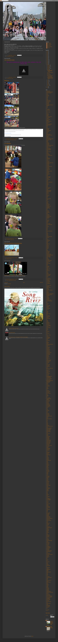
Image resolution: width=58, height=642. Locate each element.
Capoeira (47, 142)
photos (47, 409)
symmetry (47, 530)
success (47, 521)
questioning (47, 450)
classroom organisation (49, 155)
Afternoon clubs (48, 100)
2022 (47, 55)
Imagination (47, 286)
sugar (47, 522)
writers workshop (48, 603)
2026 (47, 51)
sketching (47, 490)
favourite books (48, 223)
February (48, 85)
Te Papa (47, 545)
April (47, 83)
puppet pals (47, 446)
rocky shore (47, 471)
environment (48, 212)
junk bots (47, 309)
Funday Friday (48, 240)
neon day (47, 374)
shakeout (47, 484)
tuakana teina (48, 567)
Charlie (47, 150)
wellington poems (48, 591)
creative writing (48, 177)
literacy (47, 329)
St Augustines (48, 509)
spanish (47, 504)
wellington (47, 590)
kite (46, 319)
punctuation (47, 444)
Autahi (47, 620)
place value (47, 414)
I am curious (47, 282)
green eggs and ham (49, 260)
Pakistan (47, 388)
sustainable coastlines (49, 527)
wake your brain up (48, 580)
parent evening (48, 391)
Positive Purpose (48, 431)
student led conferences (49, 518)
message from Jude (48, 352)
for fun (47, 234)
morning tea (47, 361)
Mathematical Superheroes (49, 344)
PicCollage (47, 410)
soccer (47, 497)
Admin (47, 97)
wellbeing (47, 589)
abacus (7, 280)
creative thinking (48, 176)
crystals (47, 180)
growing (47, 262)
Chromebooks (48, 154)
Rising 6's (47, 467)
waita (47, 579)
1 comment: (15, 238)
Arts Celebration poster (9, 60)
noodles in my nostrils (49, 378)
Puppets (47, 447)
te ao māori (47, 544)
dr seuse (47, 201)
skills (47, 491)
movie (47, 363)
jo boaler (47, 303)
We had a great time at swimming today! (13, 243)
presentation (48, 438)
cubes (47, 181)
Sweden (47, 528)
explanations (48, 217)
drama (47, 202)
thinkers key (47, 556)
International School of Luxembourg (49, 295)
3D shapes (47, 95)
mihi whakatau (48, 354)
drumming (47, 205)
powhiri (47, 434)
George (47, 248)
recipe (47, 455)
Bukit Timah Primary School (49, 138)
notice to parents (12, 56)
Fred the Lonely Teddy (49, 236)
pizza (47, 412)
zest (46, 610)
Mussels (47, 370)
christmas (47, 153)
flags (47, 228)
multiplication (48, 366)
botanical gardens (48, 130)
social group (47, 498)
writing (47, 604)
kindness (47, 317)
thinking (47, 557)
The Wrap (47, 555)
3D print (47, 94)
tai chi (47, 533)
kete (46, 314)
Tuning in (47, 568)
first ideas (47, 226)
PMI (46, 421)
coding (47, 157)
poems (47, 423)
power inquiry (48, 433)
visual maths (48, 576)
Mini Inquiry (47, 356)
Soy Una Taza (48, 503)
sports (47, 508)
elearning (47, 210)
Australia (47, 118)
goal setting (47, 252)
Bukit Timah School (48, 139)
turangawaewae (48, 569)
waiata (47, 578)
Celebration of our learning (49, 145)
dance (11, 78)
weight (47, 586)
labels (47, 320)
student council (48, 517)
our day (47, 386)
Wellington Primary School (49, 592)
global (47, 250)
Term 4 (47, 552)
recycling (47, 457)
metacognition (48, 353)
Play (47, 419)
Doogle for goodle (48, 198)
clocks (47, 156)
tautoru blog (47, 542)
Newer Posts (6, 282)
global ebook (48, 251)
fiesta (47, 225)
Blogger (32, 636)
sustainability (48, 526)
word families (48, 598)
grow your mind (48, 261)
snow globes (48, 496)
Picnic (47, 411)
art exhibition (48, 109)
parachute (47, 390)
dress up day (48, 204)
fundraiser (47, 241)
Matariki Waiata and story (12, 332)
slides (47, 495)
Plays (47, 420)
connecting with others (49, 166)
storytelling (47, 514)
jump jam (47, 307)
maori (47, 339)
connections (47, 168)
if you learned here (48, 285)
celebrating (47, 143)
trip (46, 566)
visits (47, 575)
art (46, 108)
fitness (47, 227)
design (47, 189)
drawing (47, 203)
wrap (47, 602)
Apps (47, 106)
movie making (48, 364)
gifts (46, 249)
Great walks (47, 259)
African (47, 99)
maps (47, 341)
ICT (46, 284)
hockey (47, 272)
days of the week (48, 187)
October (48, 67)
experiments (47, 215)
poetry (47, 424)
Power (47, 432)
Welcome (47, 587)
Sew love (47, 482)
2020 (47, 57)
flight (47, 229)
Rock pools (47, 470)
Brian (47, 133)
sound (47, 502)
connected (47, 164)
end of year (47, 211)
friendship (47, 237)
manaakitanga (48, 337)
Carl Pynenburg (49, 44)
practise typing (48, 436)
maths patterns (48, 349)
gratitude (47, 258)
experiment (47, 214)
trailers (47, 563)
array (47, 107)
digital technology (48, 191)
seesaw (47, 480)
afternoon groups (48, 101)
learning (47, 326)
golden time (47, 253)
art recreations (48, 110)
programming (48, 443)
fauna (47, 222)
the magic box (48, 553)
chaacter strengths (48, 146)
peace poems (48, 400)
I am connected (48, 281)
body (47, 127)
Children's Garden (48, 151)
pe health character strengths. (48, 399)
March (48, 84)
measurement (48, 351)
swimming (47, 529)
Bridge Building (48, 134)
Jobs (47, 304)
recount (47, 456)
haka (47, 265)
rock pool (47, 469)
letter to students (48, 327)
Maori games (48, 340)
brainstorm (47, 131)
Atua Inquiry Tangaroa (49, 116)
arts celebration (8, 56)
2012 (47, 87)
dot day (47, 199)
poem (47, 422)
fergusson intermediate (49, 224)
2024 (47, 53)
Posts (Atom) (9, 283)
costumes (11, 239)
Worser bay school (48, 601)
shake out (47, 483)
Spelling (47, 505)
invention (47, 296)
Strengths (47, 515)
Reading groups (48, 454)
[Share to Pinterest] (21, 55)
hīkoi (47, 271)
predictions (47, 437)
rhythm (47, 466)
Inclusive (47, 288)
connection (47, 167)
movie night (47, 365)
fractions (47, 235)
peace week (47, 401)
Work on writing (48, 599)
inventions (47, 297)
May (47, 82)
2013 (47, 86)
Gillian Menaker (20, 275)
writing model (48, 605)
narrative (47, 372)
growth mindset (48, 263)
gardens (47, 246)
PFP (46, 408)
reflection (47, 459)
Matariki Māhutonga (49, 626)
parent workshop (48, 393)
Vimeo (23, 275)
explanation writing (48, 216)
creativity (47, 178)
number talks (48, 382)
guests (47, 264)
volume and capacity (49, 577)
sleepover (47, 494)
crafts (47, 175)
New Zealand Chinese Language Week (49, 376)
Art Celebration (7, 143)
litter (46, 330)
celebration (47, 144)
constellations (48, 169)
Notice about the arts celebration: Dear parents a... (49, 71)
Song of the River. (7, 286)
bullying (47, 140)
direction (47, 192)
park (47, 394)
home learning (48, 275)
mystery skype (48, 371)
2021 (47, 56)
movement (47, 362)
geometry (47, 247)
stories (47, 510)
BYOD (47, 141)
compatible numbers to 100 (11, 280)
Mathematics (48, 345)
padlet (47, 387)
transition (47, 564)
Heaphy (47, 269)
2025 (47, 52)
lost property (47, 333)
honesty (47, 276)
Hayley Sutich (49, 45)
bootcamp (47, 129)
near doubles (48, 373)
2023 (47, 54)
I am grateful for (48, 283)
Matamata (47, 342)
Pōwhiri (47, 435)
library (47, 328)
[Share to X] (19, 55)
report (47, 461)
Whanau (47, 593)
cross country (48, 179)
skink (47, 492)
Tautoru (8, 4)
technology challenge (49, 550)
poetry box (47, 425)
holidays (47, 273)
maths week (47, 350)
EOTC (47, 213)
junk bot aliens (48, 308)
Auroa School (48, 117)
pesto (47, 407)
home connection (48, 274)
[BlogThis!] (18, 55)
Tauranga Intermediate (49, 540)
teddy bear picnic (48, 551)
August (48, 69)
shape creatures (48, 485)
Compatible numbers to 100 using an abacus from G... (50, 78)
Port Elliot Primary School (49, 426)
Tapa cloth (47, 539)
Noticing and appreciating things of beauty (49, 381)
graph (47, 257)
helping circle (48, 270)
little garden (47, 331)
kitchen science (48, 318)
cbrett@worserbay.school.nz (7, 133)
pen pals (47, 402)
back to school (48, 119)
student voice (48, 519)
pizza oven (47, 413)
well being (47, 588)
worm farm (47, 600)
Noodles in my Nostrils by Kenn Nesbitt (13, 328)
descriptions (47, 188)
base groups (48, 122)
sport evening (48, 507)
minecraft (47, 355)
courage (47, 174)
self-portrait (47, 481)
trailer (47, 562)
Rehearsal (6, 80)
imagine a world (48, 287)
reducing (47, 458)
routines (47, 472)
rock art (47, 468)
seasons (47, 479)
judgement (47, 306)
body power (47, 128)
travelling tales (48, 565)
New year (47, 375)
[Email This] (17, 55)
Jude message (48, 305)
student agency (48, 516)
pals (46, 389)
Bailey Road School (48, 121)
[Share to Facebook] (20, 55)
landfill (47, 321)
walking (47, 581)
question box (48, 449)
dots (46, 200)
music (47, 367)
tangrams (47, 538)
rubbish (47, 473)
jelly (46, 302)
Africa (47, 98)
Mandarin (47, 338)
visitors (47, 574)
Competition (47, 163)
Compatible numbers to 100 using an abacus (10, 275)
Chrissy (47, 152)
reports (47, 462)
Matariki (47, 343)
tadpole (47, 531)
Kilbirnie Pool (48, 316)
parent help (47, 392)
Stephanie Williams (49, 46)
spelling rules (48, 506)
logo (47, 332)
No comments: (14, 55)
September (48, 68)
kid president (48, 315)
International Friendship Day (49, 293)
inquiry (12, 78)
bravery (47, 132)
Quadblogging (48, 448)
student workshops (48, 520)
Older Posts (41, 282)
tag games (47, 532)
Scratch (47, 478)
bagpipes (47, 120)
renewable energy (48, 460)
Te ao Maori (47, 543)
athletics (47, 115)
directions (47, 193)
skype (47, 493)
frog (46, 238)
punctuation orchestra (49, 445)
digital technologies (48, 190)
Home (24, 282)
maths (15, 280)
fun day (47, 239)
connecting (47, 165)
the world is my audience (49, 554)
